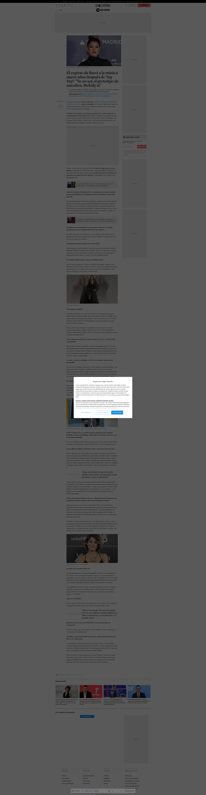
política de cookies (116, 395)
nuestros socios (99, 385)
